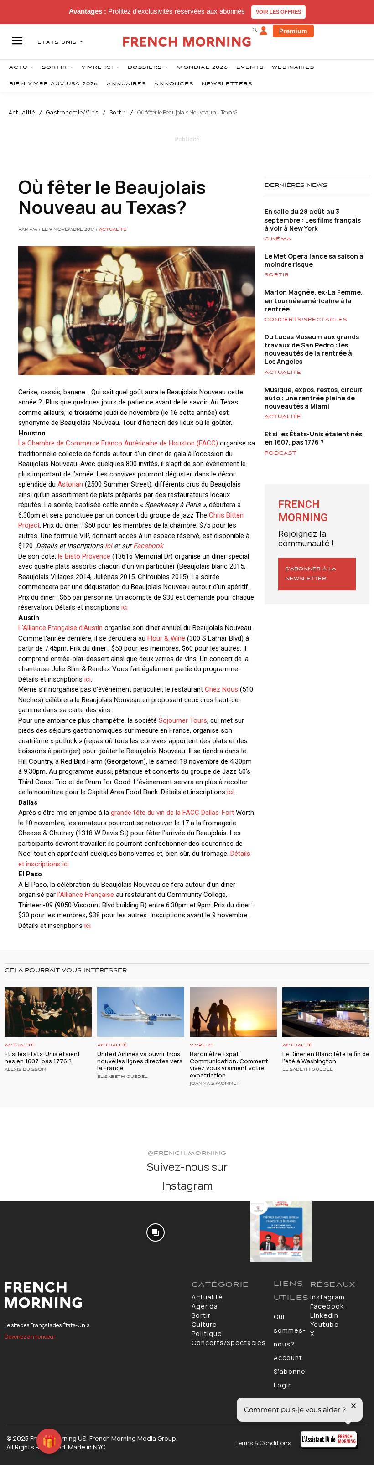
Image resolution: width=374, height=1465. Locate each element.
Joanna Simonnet (214, 1084)
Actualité (22, 112)
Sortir (117, 112)
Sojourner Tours (183, 720)
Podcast (280, 453)
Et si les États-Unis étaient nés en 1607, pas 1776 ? (313, 438)
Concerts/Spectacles (306, 319)
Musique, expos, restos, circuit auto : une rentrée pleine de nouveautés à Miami (314, 397)
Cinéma (278, 239)
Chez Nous (221, 689)
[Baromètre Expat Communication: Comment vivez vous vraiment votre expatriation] (233, 1012)
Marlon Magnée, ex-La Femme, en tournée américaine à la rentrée (314, 300)
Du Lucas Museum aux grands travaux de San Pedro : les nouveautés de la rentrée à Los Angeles (312, 349)
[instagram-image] (30, 1231)
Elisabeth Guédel (122, 1077)
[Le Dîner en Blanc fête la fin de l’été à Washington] (325, 1012)
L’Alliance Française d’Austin (60, 628)
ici (108, 546)
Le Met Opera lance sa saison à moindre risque (314, 260)
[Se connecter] (263, 31)
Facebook (148, 546)
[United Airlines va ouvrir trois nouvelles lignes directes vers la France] (140, 1012)
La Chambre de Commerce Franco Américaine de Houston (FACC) (118, 443)
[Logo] (93, 1295)
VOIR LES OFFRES (278, 12)
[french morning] (187, 42)
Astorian (69, 484)
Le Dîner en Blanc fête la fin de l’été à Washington (325, 1057)
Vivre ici (202, 1045)
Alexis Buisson (25, 1069)
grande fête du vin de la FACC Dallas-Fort (172, 812)
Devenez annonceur (30, 1337)
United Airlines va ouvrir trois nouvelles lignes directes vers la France (139, 1061)
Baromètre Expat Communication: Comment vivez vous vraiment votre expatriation (229, 1064)
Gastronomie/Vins (72, 112)
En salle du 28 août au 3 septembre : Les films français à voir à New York (313, 219)
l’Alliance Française (85, 894)
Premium (293, 31)
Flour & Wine (166, 638)
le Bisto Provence (84, 556)
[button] (254, 29)
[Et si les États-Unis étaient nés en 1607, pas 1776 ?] (48, 1012)
